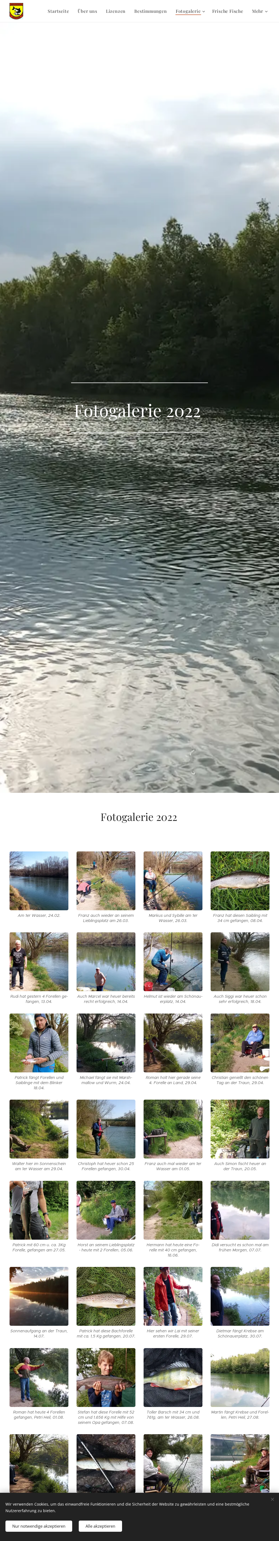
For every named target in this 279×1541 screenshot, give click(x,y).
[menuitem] (59, 11)
